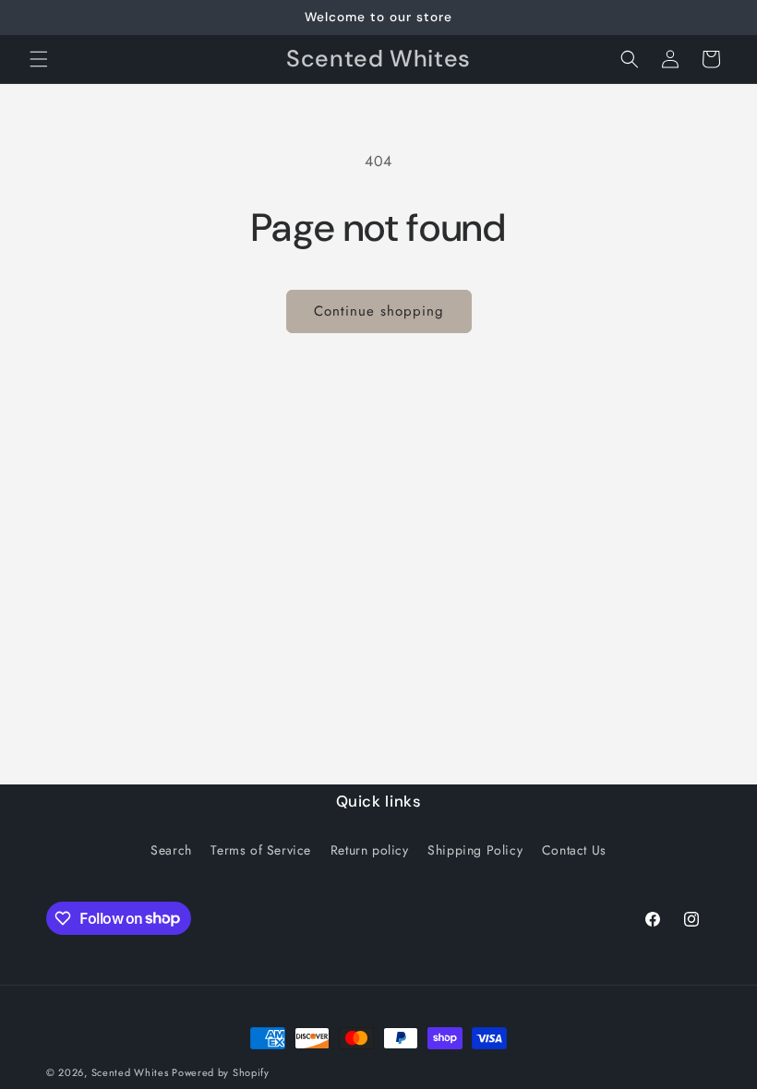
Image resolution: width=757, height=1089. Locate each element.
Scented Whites (132, 1072)
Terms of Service (260, 850)
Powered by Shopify (221, 1072)
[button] (38, 59)
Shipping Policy (475, 850)
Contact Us (574, 850)
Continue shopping (379, 311)
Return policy (369, 850)
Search (171, 850)
